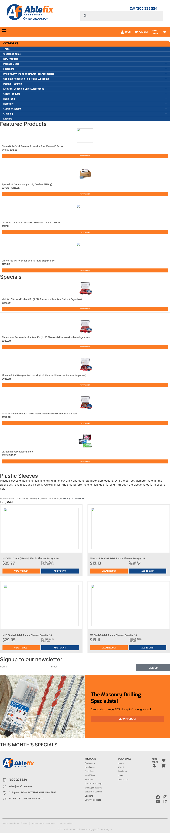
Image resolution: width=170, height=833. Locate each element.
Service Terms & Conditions (44, 823)
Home (3, 498)
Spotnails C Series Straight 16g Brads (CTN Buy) (27, 184)
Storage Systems (12, 108)
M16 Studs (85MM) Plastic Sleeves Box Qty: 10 (27, 635)
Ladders (7, 118)
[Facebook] (158, 797)
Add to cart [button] (60, 571)
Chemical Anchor (51, 498)
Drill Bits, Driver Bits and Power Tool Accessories (28, 73)
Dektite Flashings (12, 83)
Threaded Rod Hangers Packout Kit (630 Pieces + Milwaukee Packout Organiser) (44, 375)
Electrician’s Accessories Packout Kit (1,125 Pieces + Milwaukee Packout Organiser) (46, 337)
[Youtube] (158, 801)
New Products (10, 59)
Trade (6, 49)
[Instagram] (165, 797)
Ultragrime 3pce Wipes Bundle (18, 451)
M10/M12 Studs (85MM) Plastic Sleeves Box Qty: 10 (117, 558)
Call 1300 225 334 (143, 8)
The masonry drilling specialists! (116, 697)
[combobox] (121, 16)
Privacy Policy (66, 823)
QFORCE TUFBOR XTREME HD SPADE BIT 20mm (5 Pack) (31, 222)
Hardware (8, 103)
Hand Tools (9, 98)
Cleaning (8, 113)
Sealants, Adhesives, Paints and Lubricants (26, 78)
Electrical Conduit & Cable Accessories (23, 88)
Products (15, 498)
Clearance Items (12, 54)
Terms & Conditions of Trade (14, 823)
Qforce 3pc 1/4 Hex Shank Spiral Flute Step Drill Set (28, 260)
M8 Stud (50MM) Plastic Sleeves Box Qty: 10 (113, 635)
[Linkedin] (165, 801)
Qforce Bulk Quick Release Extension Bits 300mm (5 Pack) (32, 146)
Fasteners (8, 68)
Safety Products (11, 93)
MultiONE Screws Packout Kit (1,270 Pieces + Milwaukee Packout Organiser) (42, 299)
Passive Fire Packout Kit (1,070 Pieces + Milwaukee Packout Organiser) (39, 413)
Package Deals (11, 64)
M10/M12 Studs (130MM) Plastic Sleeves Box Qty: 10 (30, 558)
